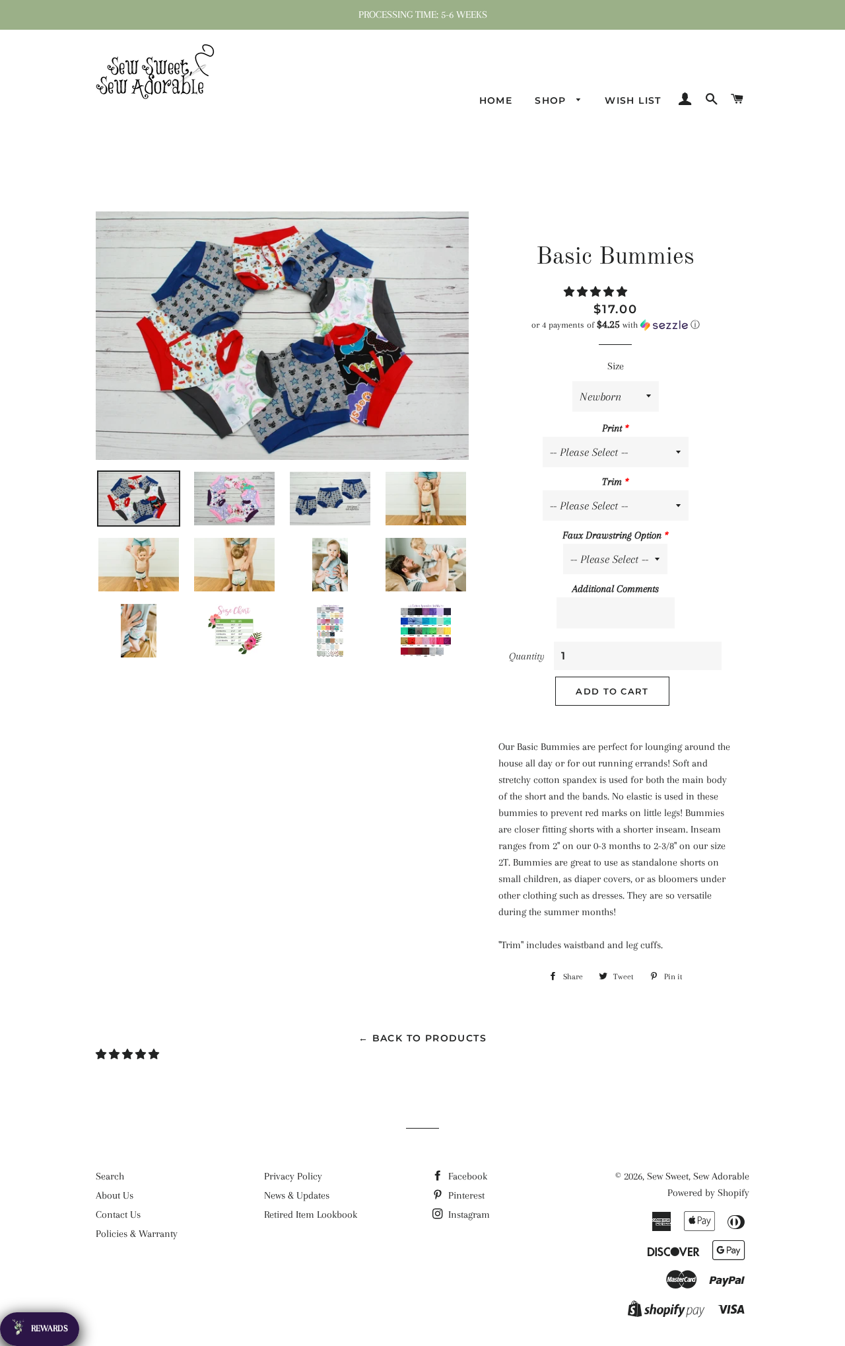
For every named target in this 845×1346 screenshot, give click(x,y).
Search (110, 1176)
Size (615, 366)
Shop (552, 100)
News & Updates (296, 1195)
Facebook (466, 1176)
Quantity (527, 656)
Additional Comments (615, 589)
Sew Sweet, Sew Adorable (698, 1176)
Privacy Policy (293, 1176)
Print (612, 428)
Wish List (633, 100)
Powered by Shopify (708, 1193)
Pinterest (465, 1195)
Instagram (468, 1214)
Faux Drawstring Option (611, 535)
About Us (114, 1195)
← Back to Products (422, 1038)
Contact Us (118, 1214)
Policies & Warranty (137, 1234)
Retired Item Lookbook (310, 1214)
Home (496, 100)
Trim (612, 482)
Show (39, 1329)
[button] (597, 292)
